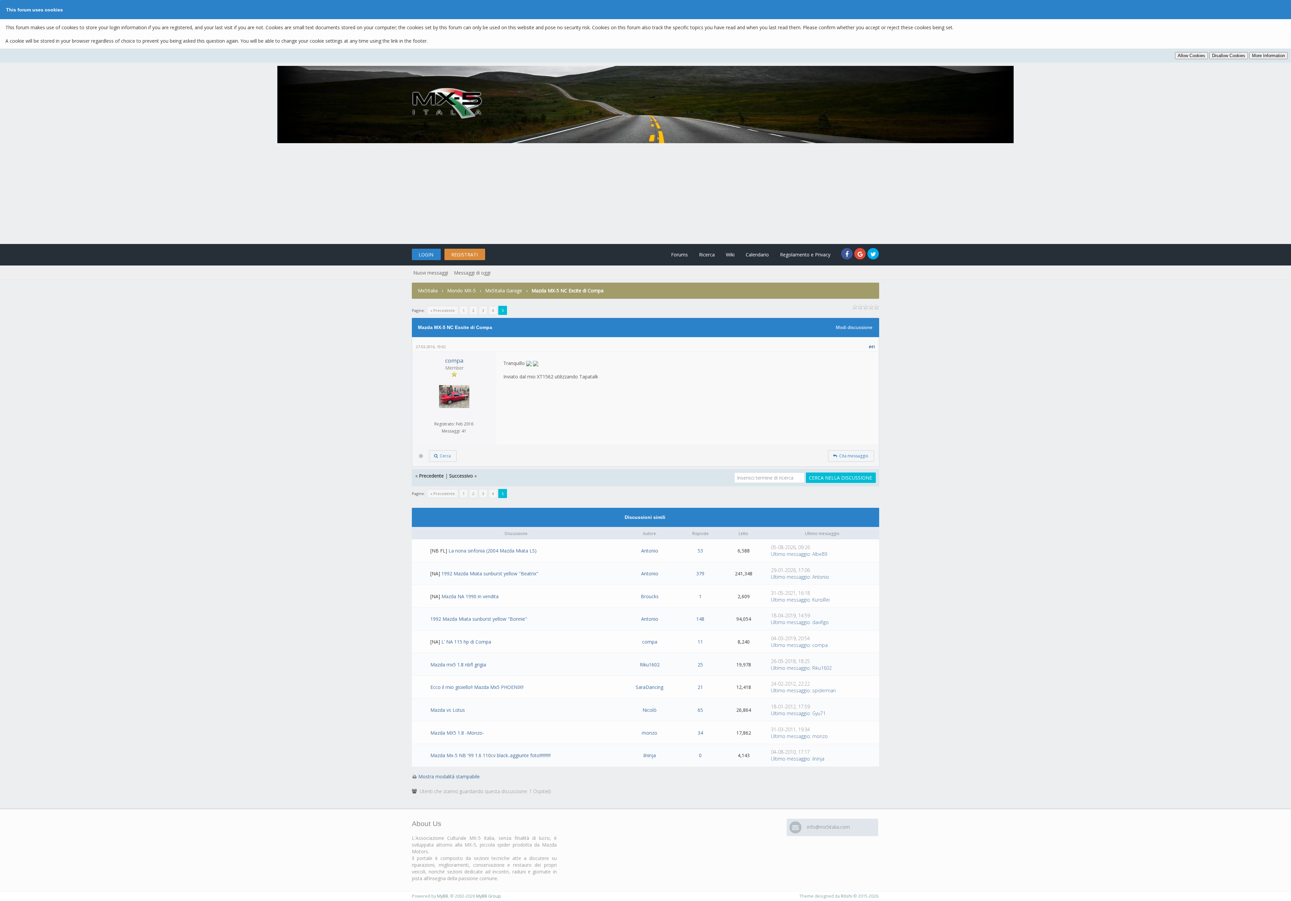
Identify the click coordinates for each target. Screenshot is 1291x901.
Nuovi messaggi (430, 273)
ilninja (649, 755)
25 (700, 664)
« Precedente (442, 310)
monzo (649, 733)
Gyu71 (819, 713)
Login (426, 254)
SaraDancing (649, 687)
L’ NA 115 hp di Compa (466, 642)
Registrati (464, 254)
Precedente (431, 476)
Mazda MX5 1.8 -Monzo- (457, 733)
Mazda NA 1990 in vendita (470, 596)
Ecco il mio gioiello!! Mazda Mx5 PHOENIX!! (476, 687)
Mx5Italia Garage (503, 290)
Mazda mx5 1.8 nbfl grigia (458, 664)
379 (700, 573)
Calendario (757, 254)
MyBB (442, 896)
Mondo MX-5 (461, 290)
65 (700, 710)
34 (700, 733)
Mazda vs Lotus (447, 710)
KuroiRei (821, 600)
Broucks (650, 596)
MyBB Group (488, 896)
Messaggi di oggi (472, 273)
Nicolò (649, 710)
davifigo (820, 622)
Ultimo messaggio (790, 554)
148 (700, 619)
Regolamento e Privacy (805, 254)
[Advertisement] (645, 194)
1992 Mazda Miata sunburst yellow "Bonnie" (478, 619)
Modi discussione (854, 327)
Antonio (649, 550)
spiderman (824, 690)
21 (700, 687)
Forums (679, 254)
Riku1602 (650, 664)
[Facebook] (847, 254)
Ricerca (707, 254)
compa (454, 360)
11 (700, 642)
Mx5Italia (428, 290)
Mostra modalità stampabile (449, 776)
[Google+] (860, 254)
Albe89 (819, 554)
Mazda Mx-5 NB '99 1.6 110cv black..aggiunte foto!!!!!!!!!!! (490, 755)
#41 (872, 346)
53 (700, 550)
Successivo (461, 476)
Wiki (730, 254)
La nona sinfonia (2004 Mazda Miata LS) (492, 550)
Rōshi (846, 896)
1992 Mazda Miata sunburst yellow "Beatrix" (489, 573)
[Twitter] (873, 254)
